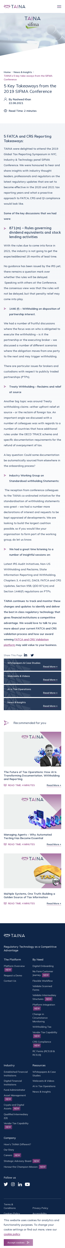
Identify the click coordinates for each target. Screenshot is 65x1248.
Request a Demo (13, 975)
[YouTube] (27, 1184)
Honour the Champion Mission (25, 1166)
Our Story (9, 1149)
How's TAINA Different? (17, 1144)
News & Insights (23, 72)
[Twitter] (6, 1184)
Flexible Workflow (42, 980)
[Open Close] (58, 6)
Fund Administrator (14, 1089)
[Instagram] (13, 1184)
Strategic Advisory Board (21, 1160)
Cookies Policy (12, 1213)
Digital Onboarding (43, 965)
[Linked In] (20, 1184)
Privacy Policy (40, 1208)
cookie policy (12, 1234)
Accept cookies (15, 1242)
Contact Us (10, 980)
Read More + (50, 666)
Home (7, 72)
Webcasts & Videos (43, 1080)
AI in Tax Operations (43, 1086)
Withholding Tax (41, 1026)
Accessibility (39, 1213)
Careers (12, 1155)
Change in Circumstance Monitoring (40, 1018)
